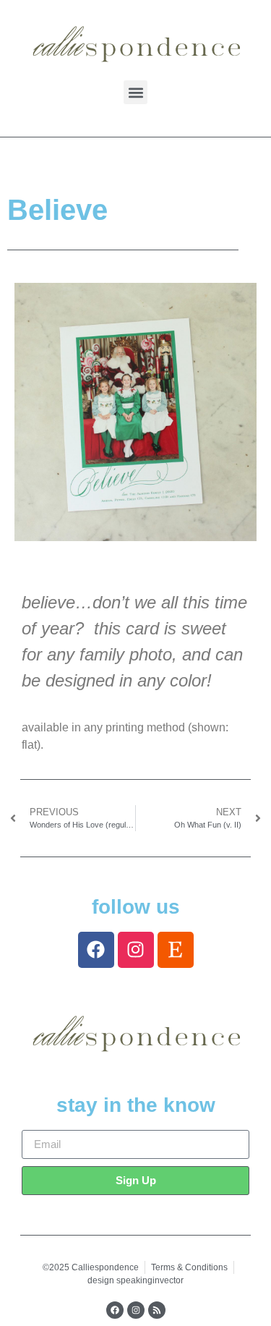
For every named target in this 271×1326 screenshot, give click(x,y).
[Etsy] (176, 950)
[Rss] (156, 1310)
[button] (135, 92)
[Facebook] (96, 950)
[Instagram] (136, 950)
